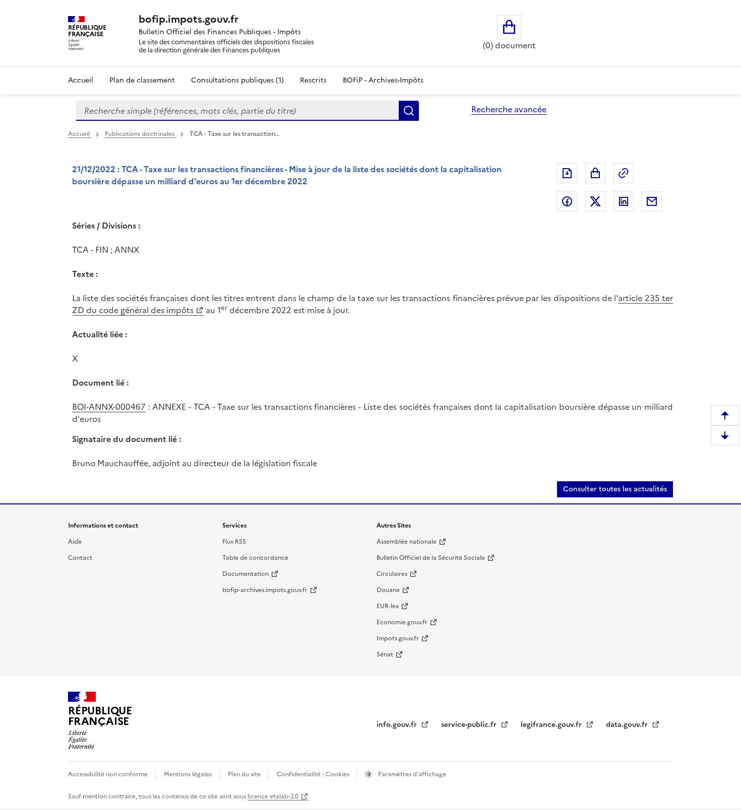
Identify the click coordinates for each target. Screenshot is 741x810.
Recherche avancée (508, 109)
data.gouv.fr (628, 724)
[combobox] (237, 111)
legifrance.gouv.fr (552, 724)
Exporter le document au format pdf (567, 173)
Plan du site (245, 774)
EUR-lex (388, 606)
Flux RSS (234, 541)
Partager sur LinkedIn (623, 201)
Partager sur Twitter (595, 201)
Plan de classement (142, 80)
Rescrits (313, 80)
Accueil (80, 80)
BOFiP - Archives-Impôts (383, 80)
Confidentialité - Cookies (314, 774)
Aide (75, 541)
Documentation (245, 573)
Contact (80, 557)
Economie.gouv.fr (402, 622)
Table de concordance (255, 557)
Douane (388, 590)
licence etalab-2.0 (273, 796)
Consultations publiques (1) (237, 80)
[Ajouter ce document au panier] (595, 173)
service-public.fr (470, 724)
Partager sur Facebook (567, 201)
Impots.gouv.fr (398, 638)
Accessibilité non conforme (108, 774)
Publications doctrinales (140, 133)
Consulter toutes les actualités (615, 489)
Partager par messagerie (652, 201)
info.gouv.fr (398, 724)
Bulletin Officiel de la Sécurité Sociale (431, 557)
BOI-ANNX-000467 (109, 407)
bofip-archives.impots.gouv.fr (264, 590)
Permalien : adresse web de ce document (623, 173)
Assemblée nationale (407, 541)
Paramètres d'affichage (411, 774)
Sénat (385, 654)
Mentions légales (188, 774)
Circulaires (392, 573)
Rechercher (409, 111)
